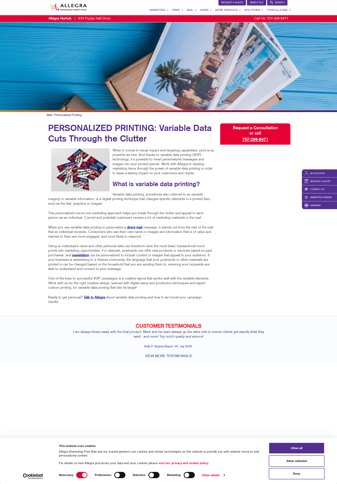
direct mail (134, 227)
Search (280, 3)
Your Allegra (277, 10)
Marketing (157, 10)
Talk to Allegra (94, 297)
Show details (211, 475)
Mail (190, 10)
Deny (296, 473)
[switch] (119, 475)
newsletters (80, 255)
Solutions (252, 10)
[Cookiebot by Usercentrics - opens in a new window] (33, 476)
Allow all (296, 448)
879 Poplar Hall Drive (79, 18)
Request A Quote (232, 3)
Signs (204, 10)
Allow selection (296, 461)
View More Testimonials (168, 356)
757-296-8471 (277, 18)
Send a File (256, 3)
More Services (226, 10)
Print (176, 10)
